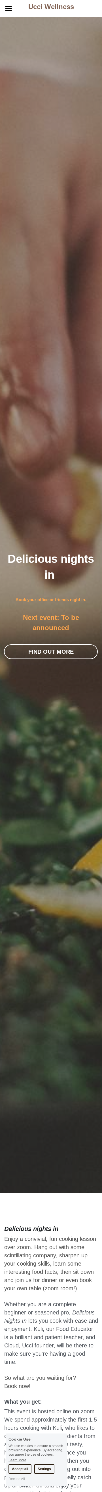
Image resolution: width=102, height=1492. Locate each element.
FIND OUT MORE (51, 652)
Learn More (17, 1460)
